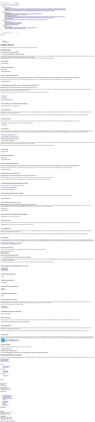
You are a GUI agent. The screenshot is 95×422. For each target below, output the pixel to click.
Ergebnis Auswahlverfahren (6, 313)
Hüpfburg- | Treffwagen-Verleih (21, 14)
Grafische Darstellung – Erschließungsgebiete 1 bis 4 (10, 340)
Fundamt (4, 399)
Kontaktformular (5, 405)
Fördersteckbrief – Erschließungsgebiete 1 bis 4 (9, 339)
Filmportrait (19, 10)
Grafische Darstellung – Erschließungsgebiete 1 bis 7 (10, 136)
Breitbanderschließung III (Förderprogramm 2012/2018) (9, 138)
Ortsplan (4, 403)
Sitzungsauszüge (40, 9)
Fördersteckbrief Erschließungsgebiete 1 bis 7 (9, 134)
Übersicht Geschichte (8, 26)
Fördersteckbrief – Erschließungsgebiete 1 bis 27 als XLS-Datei (11, 242)
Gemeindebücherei (38, 13)
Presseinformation (4, 124)
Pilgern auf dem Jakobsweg (21, 19)
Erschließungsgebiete (4, 210)
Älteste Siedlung (19, 27)
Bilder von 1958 (22, 28)
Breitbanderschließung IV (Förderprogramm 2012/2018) (9, 52)
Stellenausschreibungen (61, 8)
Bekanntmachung (4, 95)
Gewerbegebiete (19, 22)
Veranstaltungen (40, 19)
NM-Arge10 (45, 19)
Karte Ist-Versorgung (4, 63)
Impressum (7, 421)
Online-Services (5, 401)
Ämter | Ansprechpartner (21, 8)
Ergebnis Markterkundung (5, 81)
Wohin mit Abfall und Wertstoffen (14, 17)
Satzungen (38, 8)
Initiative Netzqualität (4, 360)
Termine (35, 9)
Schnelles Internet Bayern (4, 361)
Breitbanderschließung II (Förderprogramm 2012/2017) (9, 255)
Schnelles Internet (15, 24)
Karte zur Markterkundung (5, 71)
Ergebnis (2, 276)
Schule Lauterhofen (31, 13)
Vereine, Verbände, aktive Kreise (31, 19)
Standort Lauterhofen (12, 22)
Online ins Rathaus (29, 8)
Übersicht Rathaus (8, 7)
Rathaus (4, 6)
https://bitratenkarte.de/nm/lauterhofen (15, 357)
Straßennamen (16, 28)
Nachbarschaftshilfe (32, 17)
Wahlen (53, 10)
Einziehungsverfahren (13, 15)
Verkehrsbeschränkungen (40, 17)
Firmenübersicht (18, 23)
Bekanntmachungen (13, 8)
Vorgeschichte (14, 27)
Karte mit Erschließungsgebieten (6, 99)
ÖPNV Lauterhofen (25, 10)
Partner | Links (49, 10)
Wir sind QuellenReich (7, 396)
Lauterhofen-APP (14, 10)
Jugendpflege (13, 14)
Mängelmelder (31, 10)
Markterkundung (4, 69)
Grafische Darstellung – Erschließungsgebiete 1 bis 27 (10, 243)
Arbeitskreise (64, 9)
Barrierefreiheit (12, 421)
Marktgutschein (13, 23)
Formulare (35, 8)
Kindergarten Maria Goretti (23, 13)
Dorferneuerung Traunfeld (55, 16)
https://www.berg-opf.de (4, 253)
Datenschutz (2, 421)
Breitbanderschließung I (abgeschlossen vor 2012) (9, 350)
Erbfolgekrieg (34, 27)
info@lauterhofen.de (7, 389)
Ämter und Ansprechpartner (7, 398)
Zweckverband (5, 402)
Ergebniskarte (3, 289)
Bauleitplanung (21, 16)
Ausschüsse (32, 9)
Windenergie (62, 16)
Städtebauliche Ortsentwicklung (45, 16)
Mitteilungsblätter (37, 10)
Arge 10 (4, 404)
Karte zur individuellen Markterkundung (8, 189)
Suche (17, 2)
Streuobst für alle (10, 18)
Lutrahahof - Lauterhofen (27, 27)
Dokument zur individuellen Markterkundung (9, 187)
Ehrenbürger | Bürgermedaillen (56, 9)
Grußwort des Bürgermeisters (15, 9)
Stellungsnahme (4, 224)
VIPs (13, 28)
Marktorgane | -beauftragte (25, 9)
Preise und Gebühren (6, 397)
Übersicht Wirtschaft (8, 21)
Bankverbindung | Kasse (7, 395)
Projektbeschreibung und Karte (6, 348)
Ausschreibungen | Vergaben (52, 8)
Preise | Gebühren (44, 8)
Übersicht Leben (8, 12)
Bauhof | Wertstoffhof (47, 9)
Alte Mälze (38, 16)
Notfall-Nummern (43, 10)
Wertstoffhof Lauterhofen (24, 17)
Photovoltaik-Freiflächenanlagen (30, 16)
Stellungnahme (3, 122)
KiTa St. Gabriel (16, 13)
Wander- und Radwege (12, 19)
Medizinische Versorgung (49, 17)
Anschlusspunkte (4, 97)
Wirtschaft (4, 41)
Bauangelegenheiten (15, 16)
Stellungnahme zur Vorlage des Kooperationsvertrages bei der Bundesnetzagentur (15, 321)
